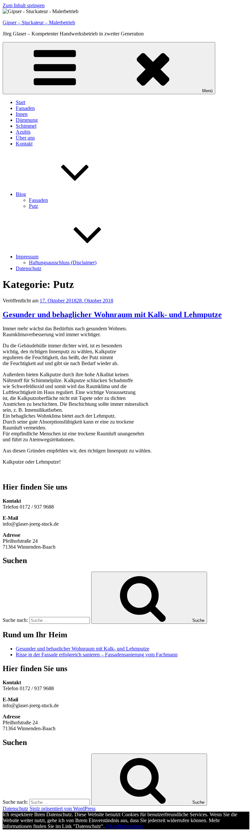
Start (20, 102)
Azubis (23, 132)
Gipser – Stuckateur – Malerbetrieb (39, 22)
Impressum (27, 256)
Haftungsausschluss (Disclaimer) (62, 262)
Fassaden (25, 108)
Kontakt (24, 143)
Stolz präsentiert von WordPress (62, 808)
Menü (207, 90)
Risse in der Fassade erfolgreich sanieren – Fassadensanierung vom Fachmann (97, 654)
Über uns (25, 138)
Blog (21, 194)
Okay (111, 826)
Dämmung (27, 120)
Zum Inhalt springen (24, 5)
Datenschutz (28, 268)
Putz (33, 206)
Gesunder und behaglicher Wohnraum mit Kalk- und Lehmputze (112, 314)
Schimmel (26, 126)
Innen (22, 114)
